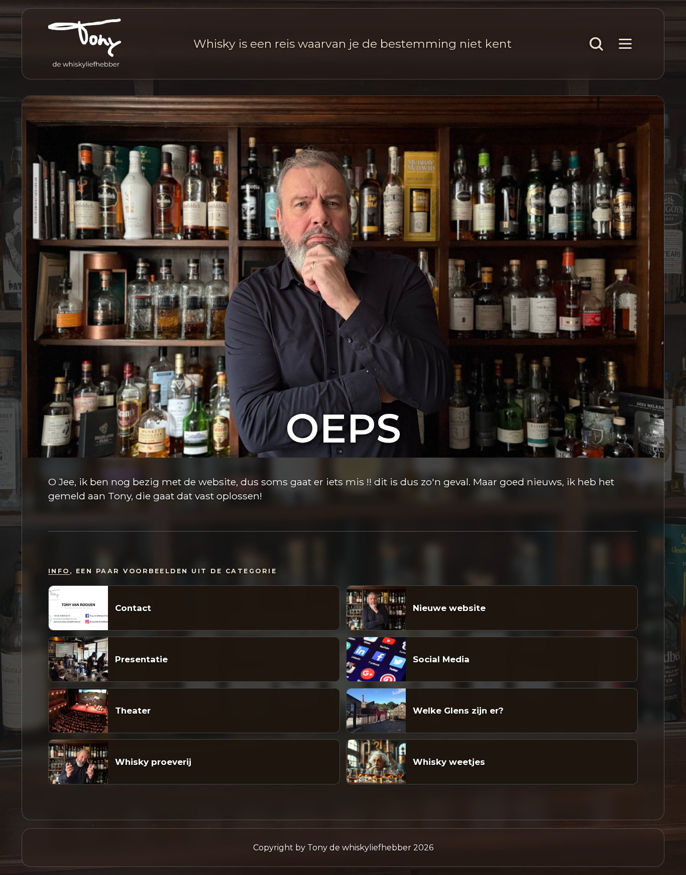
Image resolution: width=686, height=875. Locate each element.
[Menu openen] (625, 43)
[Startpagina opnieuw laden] (85, 44)
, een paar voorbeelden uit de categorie (162, 571)
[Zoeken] (596, 43)
